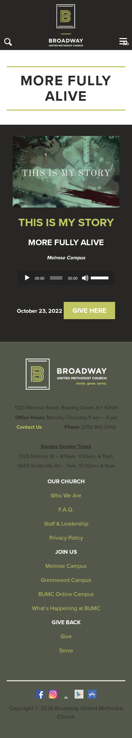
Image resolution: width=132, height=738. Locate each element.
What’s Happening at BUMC (66, 608)
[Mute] (85, 277)
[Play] (27, 277)
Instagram (53, 694)
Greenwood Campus (66, 580)
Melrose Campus (66, 258)
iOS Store (92, 694)
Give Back (66, 622)
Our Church (66, 481)
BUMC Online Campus (66, 594)
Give (66, 636)
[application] (66, 278)
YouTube (66, 694)
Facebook (40, 694)
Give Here (89, 310)
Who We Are (66, 495)
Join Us (66, 552)
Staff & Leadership (66, 523)
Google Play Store (79, 694)
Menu (126, 43)
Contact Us (29, 427)
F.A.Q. (66, 509)
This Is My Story (66, 222)
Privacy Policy (66, 537)
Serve (66, 650)
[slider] (101, 277)
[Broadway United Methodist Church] (66, 25)
